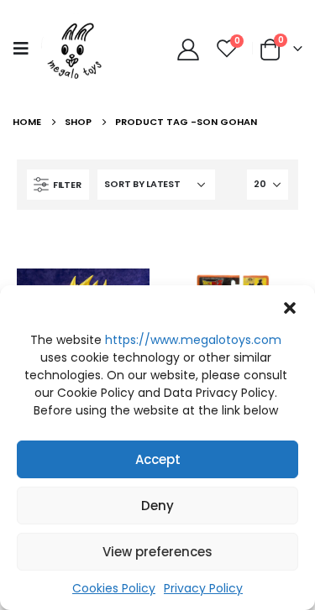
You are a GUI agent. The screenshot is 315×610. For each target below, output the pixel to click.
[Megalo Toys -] (75, 48)
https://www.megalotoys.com (193, 339)
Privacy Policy (203, 588)
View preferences (157, 551)
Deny (157, 505)
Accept (158, 459)
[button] (289, 306)
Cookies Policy (113, 588)
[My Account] (187, 49)
